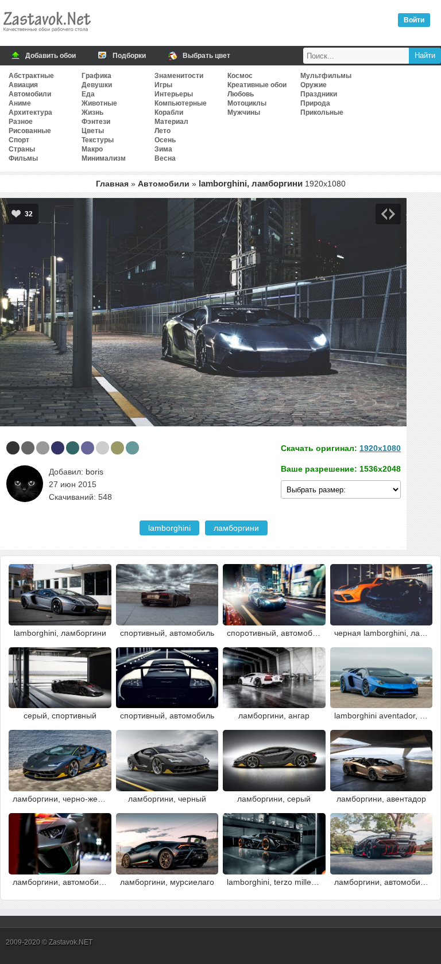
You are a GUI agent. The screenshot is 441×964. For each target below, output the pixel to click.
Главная (112, 183)
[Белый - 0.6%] (147, 447)
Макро (92, 149)
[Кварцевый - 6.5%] (42, 447)
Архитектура (30, 112)
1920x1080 (380, 448)
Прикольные (321, 112)
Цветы (93, 131)
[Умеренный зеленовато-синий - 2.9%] (72, 447)
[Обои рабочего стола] (46, 34)
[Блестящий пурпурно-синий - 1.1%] (87, 447)
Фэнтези (96, 122)
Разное (21, 122)
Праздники (318, 94)
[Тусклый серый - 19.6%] (27, 447)
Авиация (23, 85)
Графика (96, 76)
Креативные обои (257, 85)
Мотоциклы (246, 103)
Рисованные (30, 131)
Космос (240, 76)
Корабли (168, 112)
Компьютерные (180, 103)
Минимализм (104, 158)
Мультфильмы (325, 76)
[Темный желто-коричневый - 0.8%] (117, 447)
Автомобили (30, 94)
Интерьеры (173, 94)
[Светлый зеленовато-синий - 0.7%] (132, 447)
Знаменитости (178, 76)
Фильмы (23, 158)
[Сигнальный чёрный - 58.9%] (13, 447)
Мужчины (243, 112)
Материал (171, 122)
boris (94, 471)
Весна (165, 158)
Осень (165, 140)
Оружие (313, 85)
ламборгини (236, 527)
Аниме (20, 103)
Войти (414, 20)
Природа (315, 103)
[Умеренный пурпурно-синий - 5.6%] (57, 447)
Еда (88, 94)
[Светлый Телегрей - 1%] (102, 447)
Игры (163, 85)
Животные (99, 103)
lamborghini (169, 527)
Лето (162, 131)
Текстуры (98, 140)
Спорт (19, 140)
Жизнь (92, 112)
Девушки (97, 85)
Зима (163, 149)
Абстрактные (31, 76)
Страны (22, 149)
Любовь (240, 94)
